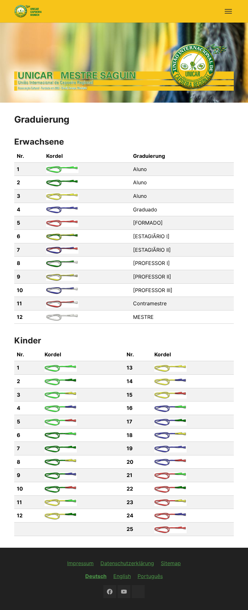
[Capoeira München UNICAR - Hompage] (28, 11)
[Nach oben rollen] (234, 596)
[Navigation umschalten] (228, 11)
